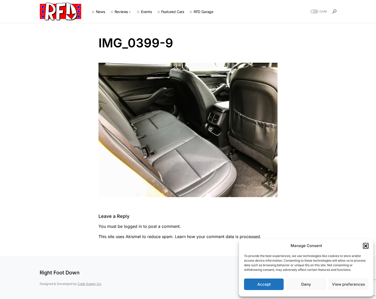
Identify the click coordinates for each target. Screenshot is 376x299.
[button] (365, 245)
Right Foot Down (60, 273)
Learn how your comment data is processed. (218, 236)
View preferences (348, 284)
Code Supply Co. (90, 284)
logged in (133, 226)
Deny (306, 284)
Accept (264, 284)
